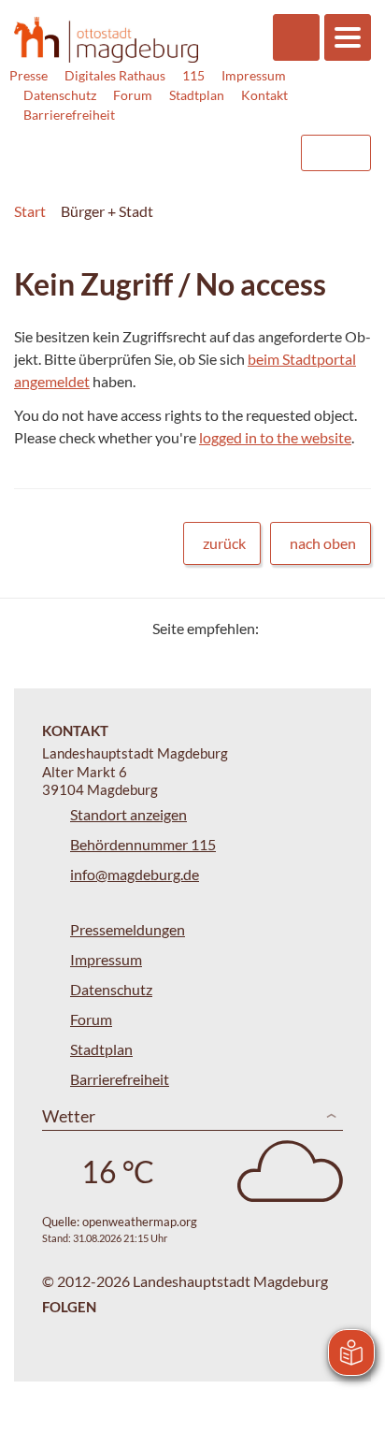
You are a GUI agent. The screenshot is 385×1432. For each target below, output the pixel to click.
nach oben (323, 543)
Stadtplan (196, 95)
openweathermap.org (139, 1221)
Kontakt (264, 95)
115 (193, 75)
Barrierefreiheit (69, 115)
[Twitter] (280, 628)
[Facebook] (303, 628)
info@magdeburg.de (134, 874)
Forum (132, 95)
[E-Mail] (326, 628)
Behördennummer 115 (143, 844)
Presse (28, 75)
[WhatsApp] (350, 628)
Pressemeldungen (127, 929)
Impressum (253, 75)
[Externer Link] (133, 144)
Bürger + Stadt (107, 211)
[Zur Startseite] (106, 40)
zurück (224, 543)
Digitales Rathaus (114, 75)
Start (30, 211)
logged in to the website (275, 437)
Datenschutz (59, 95)
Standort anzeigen (128, 814)
